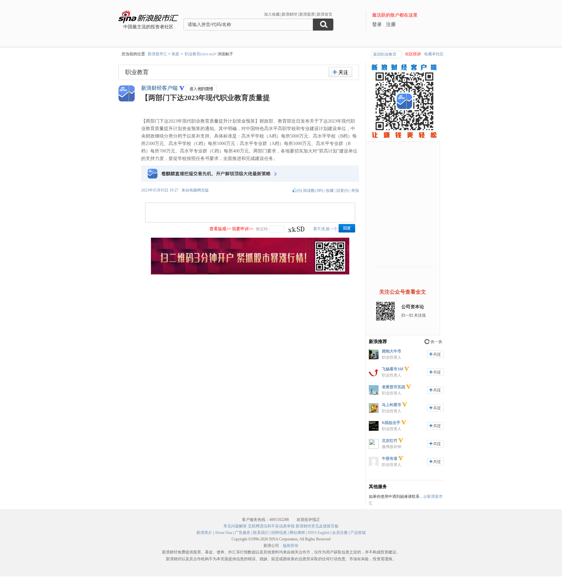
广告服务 (242, 532)
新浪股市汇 (157, 54)
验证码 (262, 229)
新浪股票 (307, 14)
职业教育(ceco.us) (199, 54)
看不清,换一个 (325, 229)
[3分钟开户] (250, 273)
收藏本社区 (434, 54)
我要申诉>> (242, 228)
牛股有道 (389, 458)
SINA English (318, 532)
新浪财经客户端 (159, 88)
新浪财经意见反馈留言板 (317, 526)
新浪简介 (204, 532)
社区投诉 (413, 54)
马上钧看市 (391, 405)
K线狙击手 (391, 422)
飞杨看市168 (392, 369)
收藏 (330, 190)
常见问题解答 (235, 526)
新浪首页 (324, 14)
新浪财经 (289, 14)
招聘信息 (279, 532)
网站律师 (297, 532)
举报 (355, 190)
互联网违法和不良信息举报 (271, 526)
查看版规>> (220, 228)
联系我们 (261, 532)
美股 (175, 54)
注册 (391, 24)
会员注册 (340, 532)
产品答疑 (358, 532)
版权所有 (291, 545)
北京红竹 (389, 440)
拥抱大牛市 (391, 351)
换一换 (436, 341)
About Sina (223, 532)
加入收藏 (272, 14)
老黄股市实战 (393, 387)
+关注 (340, 72)
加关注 (435, 354)
